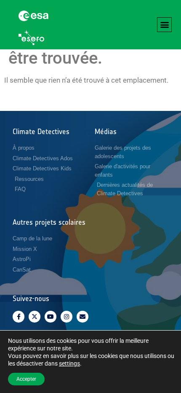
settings (69, 363)
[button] (164, 24)
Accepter (26, 379)
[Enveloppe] (82, 317)
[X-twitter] (34, 317)
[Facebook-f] (18, 317)
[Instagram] (66, 317)
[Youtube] (50, 317)
